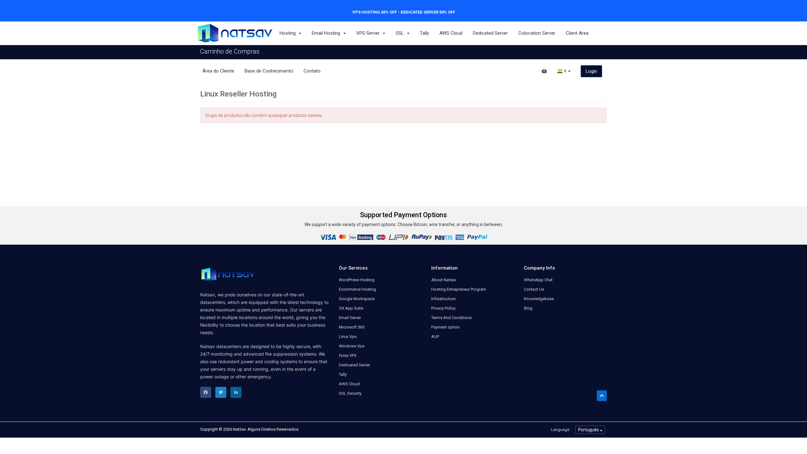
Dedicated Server (490, 33)
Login (591, 71)
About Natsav (443, 279)
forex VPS (348, 355)
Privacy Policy (443, 308)
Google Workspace (356, 298)
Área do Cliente (218, 71)
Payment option (445, 327)
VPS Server (369, 33)
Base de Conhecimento (269, 71)
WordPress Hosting (356, 279)
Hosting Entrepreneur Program (458, 289)
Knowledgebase (539, 298)
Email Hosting (327, 33)
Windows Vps (351, 346)
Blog (528, 308)
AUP (435, 336)
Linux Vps (348, 336)
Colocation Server (536, 33)
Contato (312, 71)
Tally (424, 33)
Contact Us (534, 289)
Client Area (577, 33)
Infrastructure (443, 298)
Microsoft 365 (351, 327)
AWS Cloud (450, 33)
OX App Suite (351, 308)
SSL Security (350, 393)
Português (589, 429)
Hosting (289, 33)
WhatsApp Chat (538, 279)
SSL (401, 33)
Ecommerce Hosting (357, 289)
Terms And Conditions (451, 317)
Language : (561, 429)
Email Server (350, 317)
